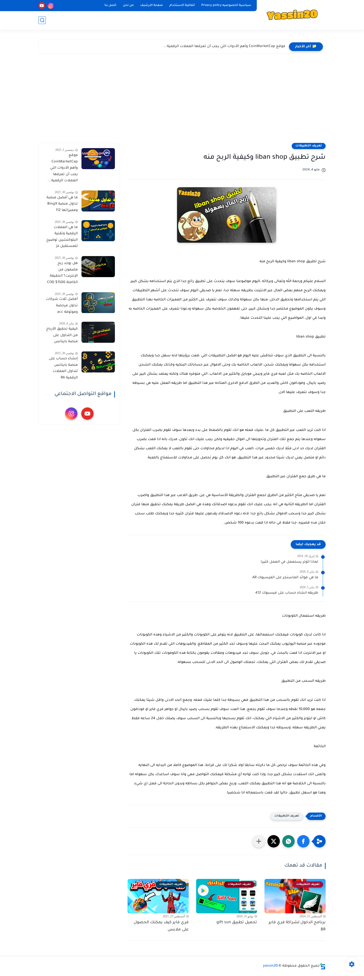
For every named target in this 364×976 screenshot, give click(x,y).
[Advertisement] (182, 98)
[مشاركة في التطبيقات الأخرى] (259, 841)
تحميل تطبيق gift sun (236, 922)
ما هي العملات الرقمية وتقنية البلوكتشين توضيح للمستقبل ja (62, 237)
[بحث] (42, 20)
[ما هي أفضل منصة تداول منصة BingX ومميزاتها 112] (98, 200)
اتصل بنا (110, 5)
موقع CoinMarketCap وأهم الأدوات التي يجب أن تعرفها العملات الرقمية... (224, 47)
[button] (303, 841)
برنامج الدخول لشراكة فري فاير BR (297, 926)
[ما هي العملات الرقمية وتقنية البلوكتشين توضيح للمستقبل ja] (98, 230)
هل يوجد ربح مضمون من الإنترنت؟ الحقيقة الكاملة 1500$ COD (62, 273)
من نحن (128, 5)
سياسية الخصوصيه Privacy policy (226, 5)
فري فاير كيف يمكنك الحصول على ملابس (161, 926)
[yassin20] (292, 14)
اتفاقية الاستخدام (182, 5)
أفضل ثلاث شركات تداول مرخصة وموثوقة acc (62, 306)
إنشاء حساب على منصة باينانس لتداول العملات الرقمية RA (63, 368)
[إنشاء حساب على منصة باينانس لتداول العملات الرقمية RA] (98, 361)
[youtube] (41, 5)
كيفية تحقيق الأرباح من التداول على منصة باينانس (62, 335)
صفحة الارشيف (151, 5)
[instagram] (51, 5)
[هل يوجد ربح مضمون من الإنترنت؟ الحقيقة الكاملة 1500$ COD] (98, 266)
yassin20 (270, 966)
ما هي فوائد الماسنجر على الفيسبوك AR (285, 578)
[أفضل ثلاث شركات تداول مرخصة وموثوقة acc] (98, 302)
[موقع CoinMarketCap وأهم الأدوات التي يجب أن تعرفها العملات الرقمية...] (98, 158)
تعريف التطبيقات (308, 146)
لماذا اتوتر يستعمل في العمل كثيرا (289, 562)
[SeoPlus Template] (323, 966)
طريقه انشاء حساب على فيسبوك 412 (286, 593)
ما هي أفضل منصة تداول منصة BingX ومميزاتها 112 (62, 204)
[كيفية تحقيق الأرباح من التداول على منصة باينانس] (98, 332)
